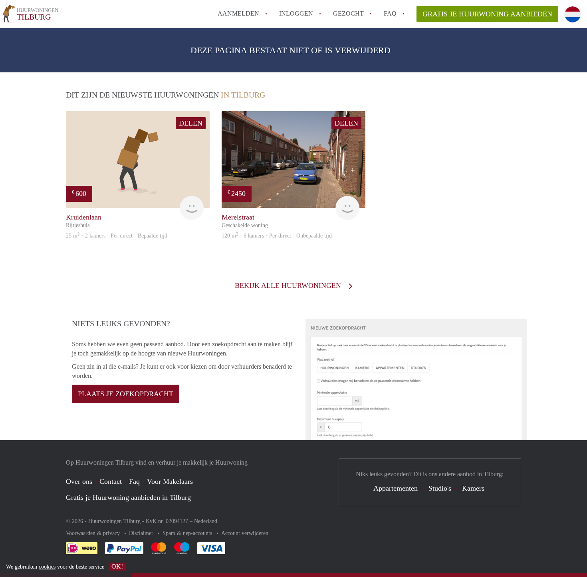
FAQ (390, 13)
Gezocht (348, 13)
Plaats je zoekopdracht (125, 394)
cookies (47, 567)
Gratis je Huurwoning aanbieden (487, 14)
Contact (110, 481)
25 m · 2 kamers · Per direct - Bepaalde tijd (116, 236)
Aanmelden (238, 13)
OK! (117, 566)
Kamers (473, 488)
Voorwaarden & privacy (93, 533)
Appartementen (395, 488)
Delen (190, 123)
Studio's (439, 488)
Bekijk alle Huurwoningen (289, 285)
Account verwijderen (244, 533)
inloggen (296, 13)
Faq (134, 481)
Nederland (205, 521)
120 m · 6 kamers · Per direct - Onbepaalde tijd (277, 236)
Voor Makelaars (170, 481)
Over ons (79, 481)
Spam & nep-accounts (188, 533)
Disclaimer (142, 533)
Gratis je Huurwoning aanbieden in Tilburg (128, 497)
